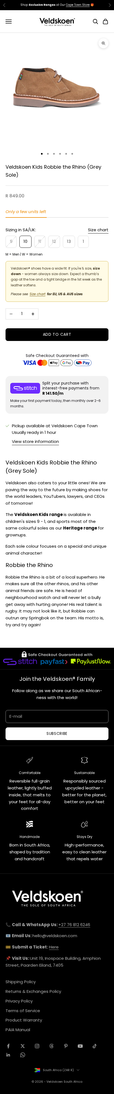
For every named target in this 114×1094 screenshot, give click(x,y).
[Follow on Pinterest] (66, 1046)
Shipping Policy (21, 982)
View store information (35, 441)
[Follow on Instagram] (37, 1046)
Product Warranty (24, 1020)
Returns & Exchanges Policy (33, 991)
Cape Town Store (78, 5)
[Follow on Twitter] (22, 1046)
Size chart (98, 230)
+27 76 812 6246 (74, 925)
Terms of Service (23, 1011)
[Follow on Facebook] (8, 1046)
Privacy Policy (19, 1001)
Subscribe (57, 733)
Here (54, 947)
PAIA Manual (18, 1030)
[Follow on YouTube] (80, 1046)
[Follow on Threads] (51, 1046)
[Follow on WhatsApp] (22, 1055)
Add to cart (57, 334)
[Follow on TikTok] (94, 1046)
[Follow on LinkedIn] (8, 1055)
